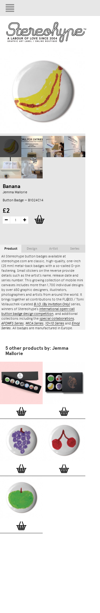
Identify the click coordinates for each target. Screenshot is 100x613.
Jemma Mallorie (15, 192)
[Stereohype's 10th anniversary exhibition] (32, 146)
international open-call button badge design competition (38, 311)
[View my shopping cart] (73, 8)
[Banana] (10, 146)
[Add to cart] (21, 411)
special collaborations (56, 318)
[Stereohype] (46, 32)
